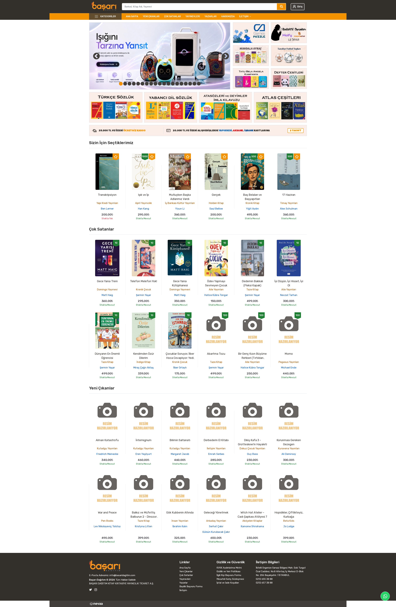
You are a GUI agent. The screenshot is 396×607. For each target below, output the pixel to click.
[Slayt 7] (147, 83)
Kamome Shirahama (252, 526)
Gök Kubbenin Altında (180, 512)
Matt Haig (107, 295)
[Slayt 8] (151, 83)
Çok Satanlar (172, 16)
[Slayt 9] (155, 83)
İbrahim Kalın (179, 526)
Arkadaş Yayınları (216, 520)
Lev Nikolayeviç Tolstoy (107, 526)
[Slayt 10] (160, 83)
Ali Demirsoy (289, 454)
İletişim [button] (243, 16)
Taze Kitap (252, 289)
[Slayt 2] (125, 83)
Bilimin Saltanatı (180, 440)
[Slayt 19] (199, 83)
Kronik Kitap (252, 203)
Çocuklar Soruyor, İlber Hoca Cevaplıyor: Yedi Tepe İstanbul (180, 358)
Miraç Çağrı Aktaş (143, 367)
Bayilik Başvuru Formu (190, 586)
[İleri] (225, 56)
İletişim (183, 590)
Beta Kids (288, 520)
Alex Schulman (288, 208)
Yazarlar (210, 16)
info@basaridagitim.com (122, 575)
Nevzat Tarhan (288, 295)
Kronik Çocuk (143, 289)
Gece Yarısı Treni (107, 281)
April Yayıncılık (143, 203)
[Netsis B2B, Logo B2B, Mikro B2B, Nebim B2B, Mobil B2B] (198, 604)
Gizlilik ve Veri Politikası (228, 571)
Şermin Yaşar (143, 295)
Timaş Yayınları (288, 203)
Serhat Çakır (216, 526)
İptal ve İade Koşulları (228, 582)
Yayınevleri (192, 16)
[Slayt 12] (168, 83)
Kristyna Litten (143, 526)
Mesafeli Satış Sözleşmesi (230, 579)
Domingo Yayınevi (107, 289)
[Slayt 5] (138, 83)
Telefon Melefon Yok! (143, 281)
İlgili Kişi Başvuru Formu (229, 575)
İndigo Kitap (143, 362)
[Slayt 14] (177, 83)
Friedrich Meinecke (107, 454)
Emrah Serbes (216, 454)
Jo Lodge (288, 526)
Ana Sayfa (132, 16)
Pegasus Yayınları (289, 362)
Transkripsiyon (107, 195)
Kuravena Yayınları (288, 448)
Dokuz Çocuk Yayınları (252, 448)
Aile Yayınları (216, 289)
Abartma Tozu (216, 353)
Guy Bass (252, 454)
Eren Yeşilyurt (144, 454)
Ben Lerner (107, 208)
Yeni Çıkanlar (151, 16)
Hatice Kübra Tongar (216, 295)
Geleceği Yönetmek (216, 512)
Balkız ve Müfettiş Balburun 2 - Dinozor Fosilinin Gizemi (143, 517)
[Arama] (281, 6)
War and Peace (107, 512)
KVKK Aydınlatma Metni (229, 567)
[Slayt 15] (181, 83)
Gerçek (216, 195)
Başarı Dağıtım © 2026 (102, 579)
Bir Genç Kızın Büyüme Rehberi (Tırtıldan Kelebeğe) (252, 358)
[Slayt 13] (173, 83)
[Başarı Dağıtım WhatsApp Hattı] (385, 596)
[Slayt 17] (190, 83)
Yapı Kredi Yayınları (107, 203)
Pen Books (107, 520)
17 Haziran (288, 195)
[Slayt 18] (194, 83)
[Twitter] (90, 589)
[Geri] (93, 56)
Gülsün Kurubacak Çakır (216, 531)
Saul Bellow (216, 208)
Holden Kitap (216, 203)
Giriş (299, 6)
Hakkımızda (228, 16)
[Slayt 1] (121, 83)
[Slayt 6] (142, 83)
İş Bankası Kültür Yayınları (180, 203)
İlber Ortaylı (180, 367)
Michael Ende (288, 367)
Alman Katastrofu (107, 440)
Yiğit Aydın (252, 208)
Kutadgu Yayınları (107, 448)
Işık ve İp (143, 195)
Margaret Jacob (180, 454)
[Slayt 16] (186, 83)
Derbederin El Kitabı (216, 440)
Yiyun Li (180, 208)
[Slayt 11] (164, 83)
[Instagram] (95, 589)
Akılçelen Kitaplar (252, 520)
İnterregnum (143, 440)
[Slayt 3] (129, 83)
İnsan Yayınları (180, 520)
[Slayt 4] (134, 83)
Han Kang (143, 208)
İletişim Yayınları (216, 448)
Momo (289, 353)
